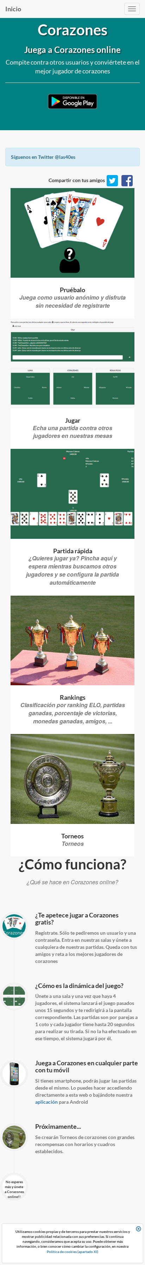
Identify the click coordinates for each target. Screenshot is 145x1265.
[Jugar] (72, 233)
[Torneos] (72, 779)
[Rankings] (72, 640)
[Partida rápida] (72, 493)
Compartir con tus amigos (77, 180)
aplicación (46, 1102)
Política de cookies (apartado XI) (72, 1251)
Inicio (13, 9)
